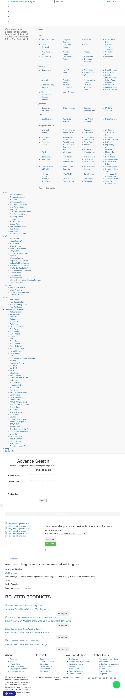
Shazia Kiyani (68, 166)
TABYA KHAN (68, 174)
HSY (107, 142)
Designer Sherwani (66, 40)
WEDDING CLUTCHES (67, 85)
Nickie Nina (46, 157)
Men (6, 192)
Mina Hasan (67, 152)
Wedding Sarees (66, 81)
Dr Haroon (109, 137)
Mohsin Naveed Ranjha (19, 377)
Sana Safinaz (89, 159)
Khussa (87, 52)
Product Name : (14, 475)
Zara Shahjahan (90, 178)
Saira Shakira (89, 161)
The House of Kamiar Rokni (110, 175)
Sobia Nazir (67, 169)
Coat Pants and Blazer (18, 214)
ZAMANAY (88, 181)
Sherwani (87, 39)
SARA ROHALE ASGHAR (47, 167)
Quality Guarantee (17, 666)
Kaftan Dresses (111, 89)
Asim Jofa (88, 130)
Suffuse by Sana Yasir (18, 419)
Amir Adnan (46, 137)
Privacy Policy (15, 664)
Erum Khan (67, 139)
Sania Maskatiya (111, 159)
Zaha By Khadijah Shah (111, 182)
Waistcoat (87, 44)
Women (8, 236)
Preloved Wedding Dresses (87, 87)
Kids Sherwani (47, 119)
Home (10, 514)
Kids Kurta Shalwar (67, 120)
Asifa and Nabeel (45, 131)
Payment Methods (76, 668)
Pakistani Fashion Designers (106, 672)
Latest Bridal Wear (17, 241)
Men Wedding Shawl (18, 226)
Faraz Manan (89, 139)
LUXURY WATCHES (109, 109)
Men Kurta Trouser (67, 45)
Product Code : (14, 494)
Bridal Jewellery (69, 108)
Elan (43, 139)
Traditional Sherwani (88, 60)
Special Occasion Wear (111, 76)
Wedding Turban (66, 53)
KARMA (87, 144)
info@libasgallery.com (28, 1)
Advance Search (113, 1)
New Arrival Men (48, 39)
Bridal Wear (88, 70)
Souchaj (87, 169)
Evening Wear (110, 84)
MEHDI (44, 152)
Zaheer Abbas (68, 181)
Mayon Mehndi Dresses (89, 81)
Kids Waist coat (111, 119)
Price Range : (14, 481)
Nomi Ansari (110, 157)
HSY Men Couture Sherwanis (109, 47)
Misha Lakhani (89, 152)
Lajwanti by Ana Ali (17, 363)
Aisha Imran (88, 132)
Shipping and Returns (18, 668)
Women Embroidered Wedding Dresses (47, 96)
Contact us (44, 664)
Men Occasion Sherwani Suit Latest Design (26, 644)
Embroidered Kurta (17, 202)
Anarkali (45, 80)
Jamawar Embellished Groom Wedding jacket (27, 609)
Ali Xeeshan (110, 130)
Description (14, 558)
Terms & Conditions (76, 673)
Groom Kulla (46, 56)
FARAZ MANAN (46, 666)
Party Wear (109, 72)
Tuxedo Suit (88, 56)
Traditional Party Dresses (48, 85)
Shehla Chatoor (111, 166)
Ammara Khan (68, 132)
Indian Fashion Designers (109, 664)
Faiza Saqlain (89, 142)
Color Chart (44, 659)
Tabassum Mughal (46, 175)
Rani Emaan (46, 159)
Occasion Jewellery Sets (89, 109)
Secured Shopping (76, 671)
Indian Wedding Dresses (111, 81)
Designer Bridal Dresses (14, 309)
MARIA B (108, 149)
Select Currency (51, 533)
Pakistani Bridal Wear (18, 248)
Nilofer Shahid (89, 157)
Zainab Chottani (111, 178)
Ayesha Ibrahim (69, 130)
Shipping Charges (17, 671)
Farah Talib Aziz (111, 139)
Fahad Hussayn (69, 142)
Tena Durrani (89, 174)
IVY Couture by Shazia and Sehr (68, 147)
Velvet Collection (69, 92)
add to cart (50, 539)
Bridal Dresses (111, 70)
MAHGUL (87, 149)
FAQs (12, 661)
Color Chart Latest (47, 661)
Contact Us (9, 451)
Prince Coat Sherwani (46, 45)
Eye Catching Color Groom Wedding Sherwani (27, 632)
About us (13, 659)
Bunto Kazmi (89, 137)
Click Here (27, 588)
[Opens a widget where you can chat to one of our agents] (9, 694)
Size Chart (50, 543)
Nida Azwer (67, 157)
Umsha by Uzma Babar (46, 179)
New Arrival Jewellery (46, 109)
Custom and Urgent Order (79, 661)
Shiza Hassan (89, 166)
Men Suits (109, 56)
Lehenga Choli (111, 87)
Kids (6, 297)
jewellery (8, 285)
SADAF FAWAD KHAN (18, 402)
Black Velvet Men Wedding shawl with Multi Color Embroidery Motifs (38, 620)
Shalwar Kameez (108, 53)
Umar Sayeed (68, 178)
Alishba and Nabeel (109, 133)
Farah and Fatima (46, 143)
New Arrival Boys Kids (88, 120)
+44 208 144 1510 (13, 1)
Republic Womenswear (68, 160)
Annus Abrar (67, 137)
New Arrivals (46, 70)
